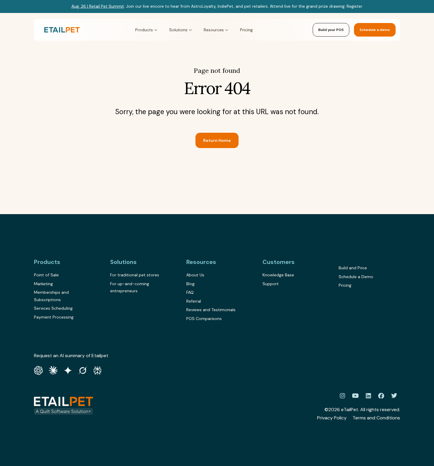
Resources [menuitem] (201, 261)
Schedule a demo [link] (375, 29)
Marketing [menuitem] (43, 283)
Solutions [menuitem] (123, 261)
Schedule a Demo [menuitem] (356, 276)
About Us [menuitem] (195, 275)
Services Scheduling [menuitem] (53, 308)
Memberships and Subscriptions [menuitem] (51, 296)
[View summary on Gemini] (67, 369)
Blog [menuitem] (190, 283)
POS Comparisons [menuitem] (204, 318)
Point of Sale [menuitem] (46, 275)
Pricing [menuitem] (345, 285)
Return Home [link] (217, 140)
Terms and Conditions (376, 418)
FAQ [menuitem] (190, 292)
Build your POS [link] (331, 29)
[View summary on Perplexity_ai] (97, 369)
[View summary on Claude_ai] (53, 369)
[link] (62, 30)
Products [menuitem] (47, 261)
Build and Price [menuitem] (353, 267)
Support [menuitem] (270, 283)
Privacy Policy (332, 418)
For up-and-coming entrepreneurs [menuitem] (129, 287)
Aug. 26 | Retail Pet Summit (97, 6)
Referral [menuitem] (193, 301)
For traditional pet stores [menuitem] (134, 275)
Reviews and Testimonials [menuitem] (211, 309)
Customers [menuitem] (278, 261)
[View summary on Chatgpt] (38, 369)
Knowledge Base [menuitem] (278, 275)
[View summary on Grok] (82, 369)
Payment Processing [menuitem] (54, 317)
